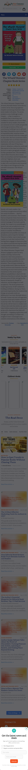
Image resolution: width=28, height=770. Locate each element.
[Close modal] (26, 728)
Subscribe (14, 761)
